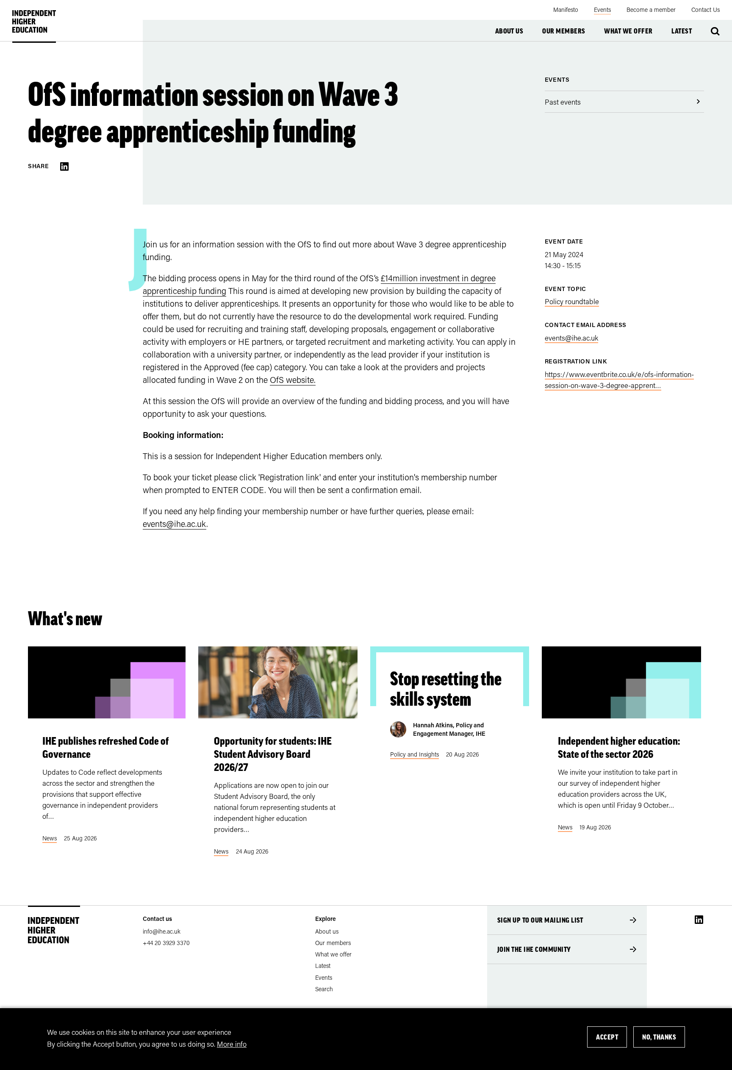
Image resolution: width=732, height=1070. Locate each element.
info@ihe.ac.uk (161, 931)
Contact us (157, 919)
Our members (563, 31)
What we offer (628, 31)
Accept (607, 1037)
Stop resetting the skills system (446, 688)
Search (715, 31)
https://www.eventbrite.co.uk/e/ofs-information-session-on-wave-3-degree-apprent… (619, 379)
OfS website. (293, 379)
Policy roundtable (572, 301)
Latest (681, 31)
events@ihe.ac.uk (174, 523)
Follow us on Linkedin (699, 920)
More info (232, 1043)
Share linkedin (64, 166)
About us (509, 31)
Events (557, 79)
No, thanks (659, 1037)
